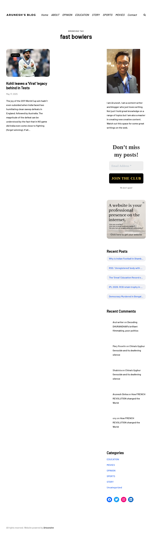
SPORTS (107, 14)
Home (44, 14)
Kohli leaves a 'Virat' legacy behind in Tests (26, 85)
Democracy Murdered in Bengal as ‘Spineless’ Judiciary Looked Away (127, 296)
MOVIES (120, 14)
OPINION (67, 14)
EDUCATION (82, 14)
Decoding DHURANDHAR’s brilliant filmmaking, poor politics (125, 326)
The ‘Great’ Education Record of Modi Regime (127, 277)
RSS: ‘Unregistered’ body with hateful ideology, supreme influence (127, 268)
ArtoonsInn (48, 527)
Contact (132, 14)
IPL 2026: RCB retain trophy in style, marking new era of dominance (127, 286)
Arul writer (118, 322)
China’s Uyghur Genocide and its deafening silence (129, 350)
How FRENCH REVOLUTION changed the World (129, 398)
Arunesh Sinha (120, 394)
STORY (96, 14)
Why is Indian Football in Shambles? (127, 258)
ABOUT (55, 14)
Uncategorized (114, 487)
